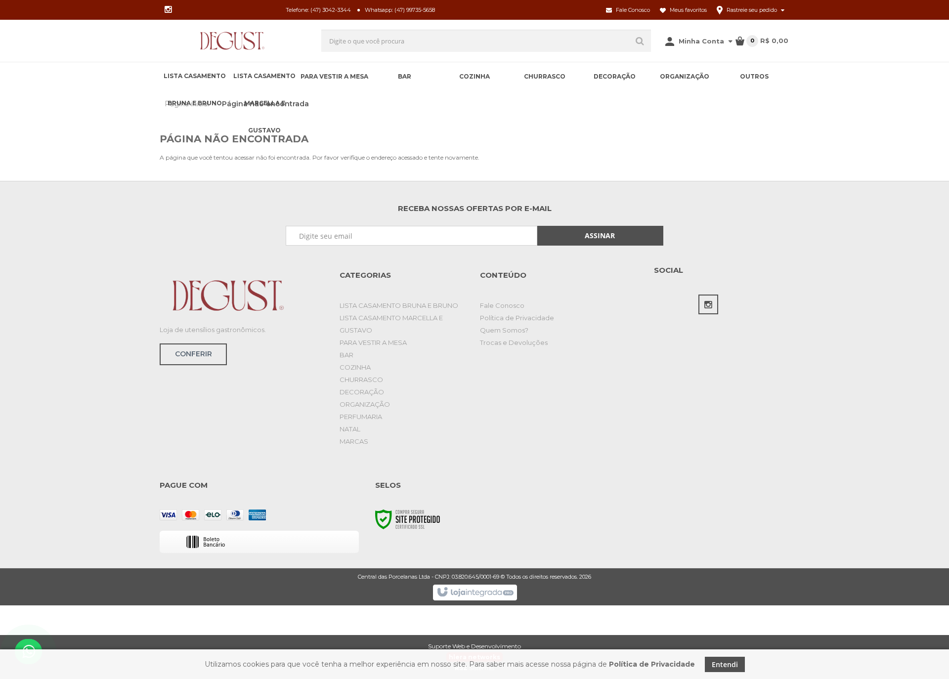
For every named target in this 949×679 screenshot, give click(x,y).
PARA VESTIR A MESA (373, 342)
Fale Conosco (632, 9)
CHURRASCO (361, 379)
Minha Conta (701, 41)
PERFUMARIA (361, 417)
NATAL (350, 429)
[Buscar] (640, 41)
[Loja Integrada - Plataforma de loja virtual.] (474, 592)
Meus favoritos (687, 9)
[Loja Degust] (232, 41)
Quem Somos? (504, 330)
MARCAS (354, 441)
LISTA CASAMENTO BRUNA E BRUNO (399, 305)
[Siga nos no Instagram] (168, 10)
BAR (346, 355)
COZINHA (355, 367)
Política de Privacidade (517, 318)
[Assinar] (600, 236)
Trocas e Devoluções (514, 342)
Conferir (193, 353)
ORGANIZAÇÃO (365, 404)
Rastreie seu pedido (751, 9)
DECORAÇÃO (362, 392)
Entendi (725, 664)
